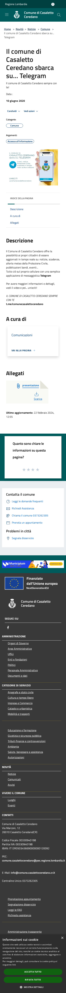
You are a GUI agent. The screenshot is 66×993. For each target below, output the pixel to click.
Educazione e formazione (22, 730)
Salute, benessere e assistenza (25, 752)
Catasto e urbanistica (20, 708)
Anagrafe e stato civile (21, 692)
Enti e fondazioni (17, 659)
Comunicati (14, 779)
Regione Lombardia (16, 4)
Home (7, 29)
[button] (32, 987)
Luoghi (12, 800)
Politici (12, 665)
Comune (45, 29)
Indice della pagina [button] (21, 198)
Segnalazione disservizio (22, 904)
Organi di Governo (18, 643)
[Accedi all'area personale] (53, 4)
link (14, 964)
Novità (19, 29)
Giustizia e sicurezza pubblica (24, 736)
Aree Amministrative (20, 649)
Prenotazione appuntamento (24, 899)
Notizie (32, 29)
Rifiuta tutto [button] (33, 979)
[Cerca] (59, 15)
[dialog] (33, 963)
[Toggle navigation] (7, 15)
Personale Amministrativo (23, 670)
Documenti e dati (17, 676)
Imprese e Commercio (20, 703)
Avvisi (11, 785)
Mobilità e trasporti (19, 714)
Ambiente (13, 746)
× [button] (62, 938)
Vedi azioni (29, 111)
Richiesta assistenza (19, 915)
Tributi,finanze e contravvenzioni (27, 741)
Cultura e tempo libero (21, 698)
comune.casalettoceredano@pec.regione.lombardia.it (33, 860)
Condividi (12, 111)
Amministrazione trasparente (25, 932)
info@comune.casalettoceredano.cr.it (33, 873)
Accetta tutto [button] (32, 971)
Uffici (11, 654)
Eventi (11, 805)
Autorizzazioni (16, 757)
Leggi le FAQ (15, 910)
